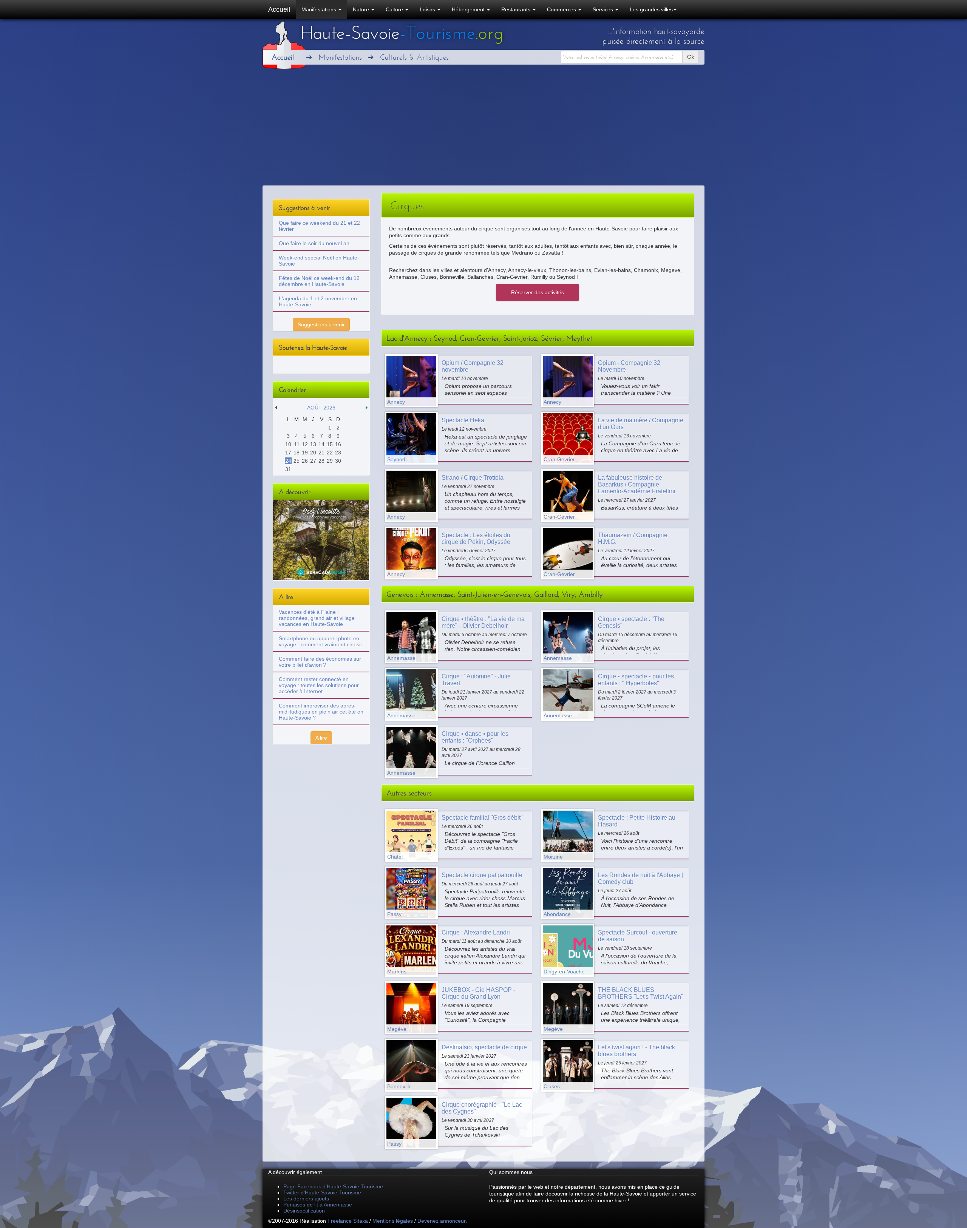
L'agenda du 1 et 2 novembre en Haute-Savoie (318, 301)
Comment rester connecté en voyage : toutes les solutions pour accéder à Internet (319, 685)
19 (305, 452)
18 (296, 452)
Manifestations (319, 9)
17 (288, 452)
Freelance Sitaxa (347, 1221)
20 (313, 452)
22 (330, 452)
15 (330, 444)
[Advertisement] (483, 129)
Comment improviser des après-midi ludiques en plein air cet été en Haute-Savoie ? (321, 712)
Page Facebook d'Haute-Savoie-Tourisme (333, 1186)
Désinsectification (304, 1211)
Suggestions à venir (321, 324)
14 (321, 444)
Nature (362, 9)
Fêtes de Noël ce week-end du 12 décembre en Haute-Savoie (319, 281)
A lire (321, 738)
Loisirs (428, 9)
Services (604, 9)
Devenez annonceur (441, 1221)
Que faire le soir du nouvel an (314, 243)
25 (296, 461)
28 (321, 461)
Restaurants (516, 9)
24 (288, 461)
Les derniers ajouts (306, 1199)
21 (321, 452)
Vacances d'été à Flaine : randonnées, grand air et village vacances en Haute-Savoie (317, 618)
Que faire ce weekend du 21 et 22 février (319, 226)
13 (313, 444)
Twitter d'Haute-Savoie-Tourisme (322, 1192)
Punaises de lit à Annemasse (317, 1205)
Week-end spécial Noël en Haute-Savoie (319, 261)
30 (338, 461)
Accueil (279, 9)
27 (313, 461)
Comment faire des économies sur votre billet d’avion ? (320, 662)
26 (305, 461)
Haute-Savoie (402, 33)
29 (330, 461)
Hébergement (469, 9)
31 (288, 469)
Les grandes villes (651, 9)
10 (288, 444)
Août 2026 (321, 408)
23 (338, 452)
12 (305, 444)
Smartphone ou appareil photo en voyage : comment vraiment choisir (320, 641)
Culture (395, 9)
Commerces (562, 9)
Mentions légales (392, 1221)
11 (297, 444)
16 (338, 444)
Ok (690, 57)
